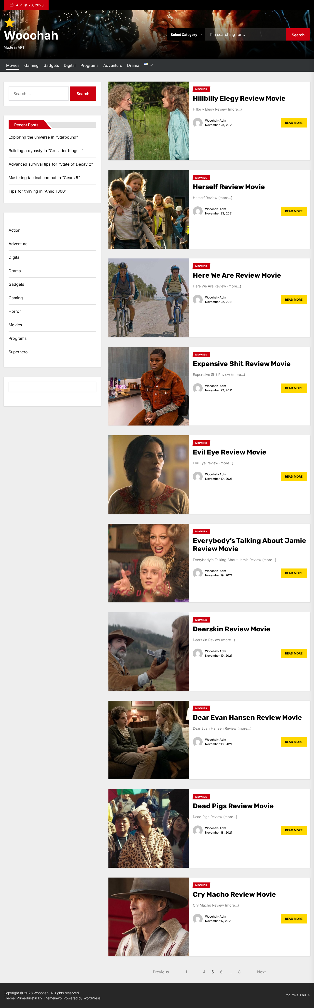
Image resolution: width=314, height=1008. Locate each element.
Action (14, 230)
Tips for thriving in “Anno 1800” (37, 191)
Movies (12, 65)
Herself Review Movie (229, 187)
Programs (89, 65)
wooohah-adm (215, 120)
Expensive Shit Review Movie (242, 364)
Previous (161, 971)
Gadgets (51, 65)
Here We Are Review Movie (237, 275)
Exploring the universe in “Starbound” (43, 137)
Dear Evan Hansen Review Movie (247, 717)
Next (261, 971)
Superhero (18, 351)
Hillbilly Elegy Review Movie (239, 98)
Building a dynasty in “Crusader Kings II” (46, 150)
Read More (293, 123)
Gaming (31, 65)
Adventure (112, 65)
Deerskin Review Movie (231, 629)
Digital (70, 65)
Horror (15, 311)
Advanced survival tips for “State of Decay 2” (51, 164)
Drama (133, 65)
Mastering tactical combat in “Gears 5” (44, 177)
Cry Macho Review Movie (234, 894)
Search (298, 34)
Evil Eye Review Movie (229, 452)
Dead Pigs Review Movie (233, 806)
